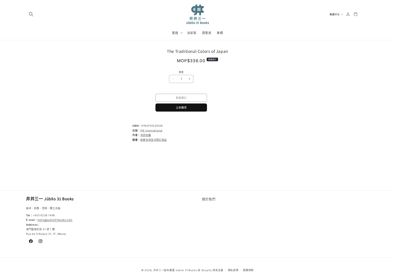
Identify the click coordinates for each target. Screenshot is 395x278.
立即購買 (181, 107)
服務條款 (248, 270)
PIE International (151, 130)
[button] (31, 14)
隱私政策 (233, 270)
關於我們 (208, 199)
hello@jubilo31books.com (54, 220)
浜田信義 (145, 135)
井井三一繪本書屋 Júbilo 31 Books (175, 270)
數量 (181, 72)
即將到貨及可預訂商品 (153, 140)
